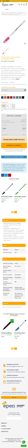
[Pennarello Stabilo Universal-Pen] (20, 325)
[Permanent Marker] (7, 325)
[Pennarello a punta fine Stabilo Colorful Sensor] (20, 189)
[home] (7, 4)
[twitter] (11, 418)
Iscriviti (14, 397)
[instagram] (17, 418)
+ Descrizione (4, 82)
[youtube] (14, 418)
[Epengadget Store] (14, 404)
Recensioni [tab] (5, 303)
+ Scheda (11, 82)
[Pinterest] (9, 175)
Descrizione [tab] (5, 220)
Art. (2, 61)
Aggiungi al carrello (14, 145)
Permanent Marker (6, 333)
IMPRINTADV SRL (12, 440)
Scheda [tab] (4, 245)
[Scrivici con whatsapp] (24, 442)
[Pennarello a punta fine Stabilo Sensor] (7, 189)
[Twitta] (6, 175)
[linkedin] (20, 418)
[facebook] (8, 418)
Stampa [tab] (5, 259)
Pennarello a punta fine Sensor (10, 196)
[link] (14, 259)
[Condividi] (2, 175)
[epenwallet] (14, 1)
